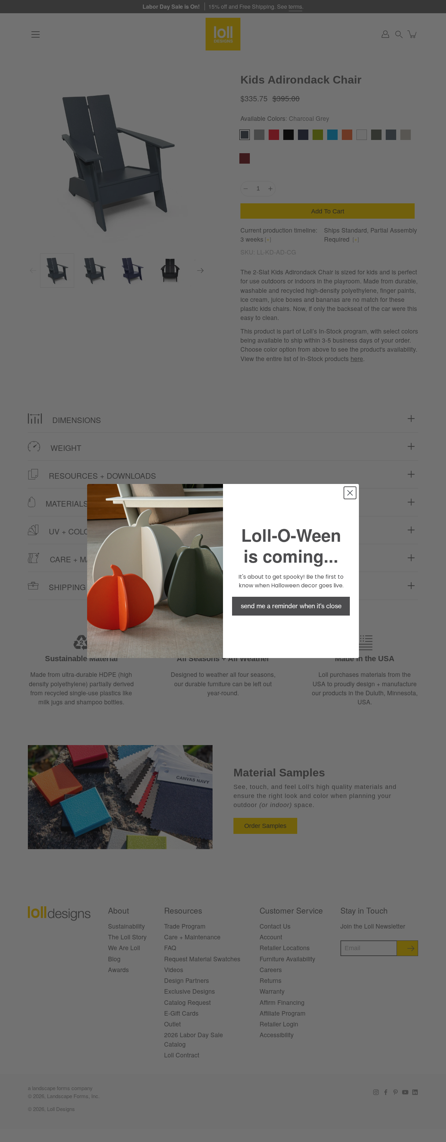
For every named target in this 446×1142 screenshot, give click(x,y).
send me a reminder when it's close (291, 606)
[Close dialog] (350, 493)
